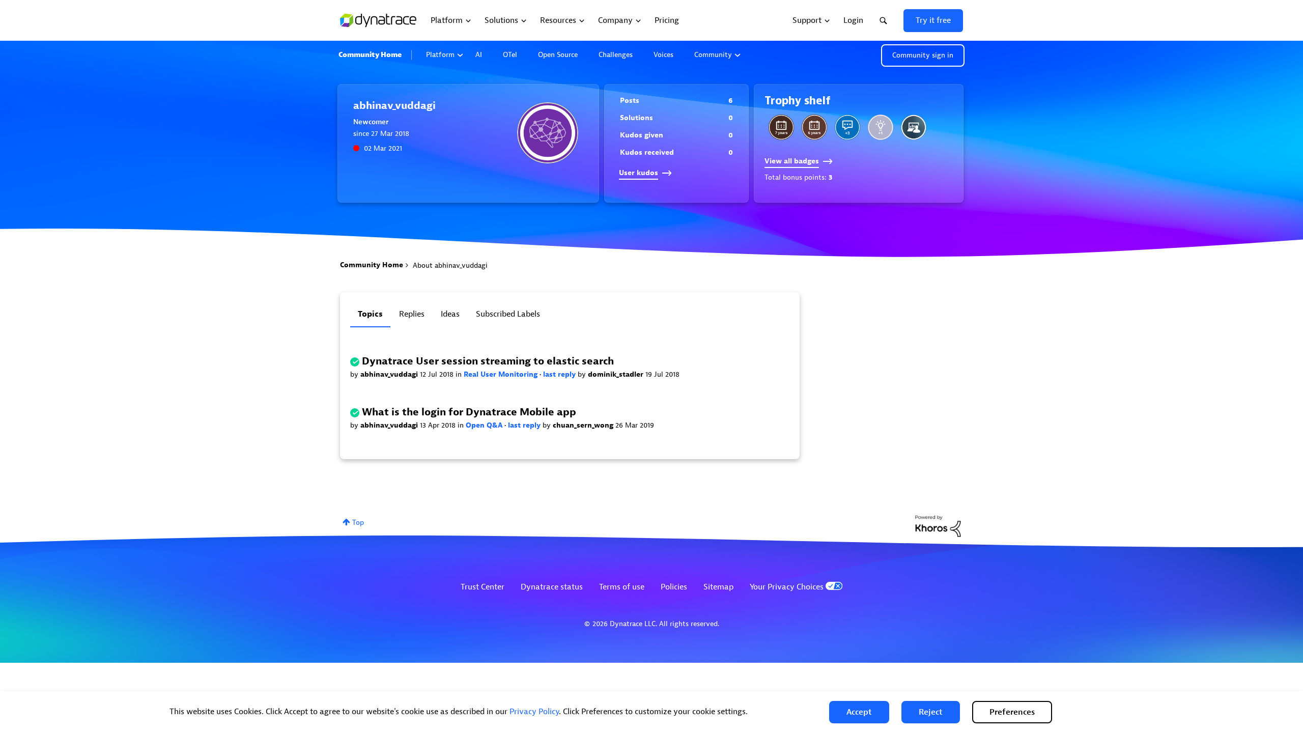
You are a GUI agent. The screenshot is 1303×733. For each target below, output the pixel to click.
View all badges (791, 161)
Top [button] (358, 522)
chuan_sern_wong (584, 425)
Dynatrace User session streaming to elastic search (488, 361)
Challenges (616, 54)
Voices (663, 54)
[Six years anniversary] (814, 127)
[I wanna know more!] (847, 127)
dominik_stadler (616, 374)
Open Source (558, 54)
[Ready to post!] (913, 127)
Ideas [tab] (450, 314)
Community (713, 54)
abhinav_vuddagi (390, 374)
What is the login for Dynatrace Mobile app (469, 412)
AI (478, 54)
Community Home (370, 54)
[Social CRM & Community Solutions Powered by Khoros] (938, 525)
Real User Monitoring (502, 374)
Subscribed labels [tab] (508, 314)
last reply (560, 374)
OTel (510, 54)
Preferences (1012, 712)
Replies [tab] (411, 314)
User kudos (638, 172)
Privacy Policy (534, 712)
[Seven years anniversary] (781, 127)
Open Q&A (485, 425)
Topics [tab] (370, 314)
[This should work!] (880, 127)
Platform (440, 54)
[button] (859, 712)
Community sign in (922, 55)
